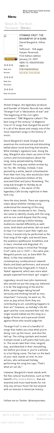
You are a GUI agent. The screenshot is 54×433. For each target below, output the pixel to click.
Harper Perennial (28, 52)
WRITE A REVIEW (11, 415)
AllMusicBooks (35, 7)
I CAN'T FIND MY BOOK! (12, 422)
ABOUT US (28, 415)
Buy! (6, 58)
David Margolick (28, 42)
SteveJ (25, 28)
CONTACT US (44, 415)
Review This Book (29, 72)
